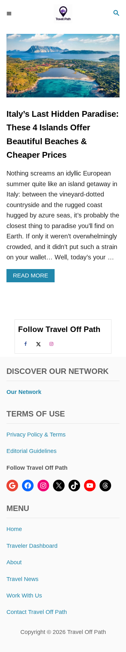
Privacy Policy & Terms (36, 434)
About (14, 562)
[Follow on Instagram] (50, 343)
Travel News (22, 579)
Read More (32, 277)
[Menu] (9, 13)
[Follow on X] (37, 343)
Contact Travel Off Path (36, 612)
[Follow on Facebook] (24, 343)
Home (14, 529)
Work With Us (24, 595)
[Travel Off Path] (63, 13)
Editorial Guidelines (31, 451)
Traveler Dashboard (32, 546)
